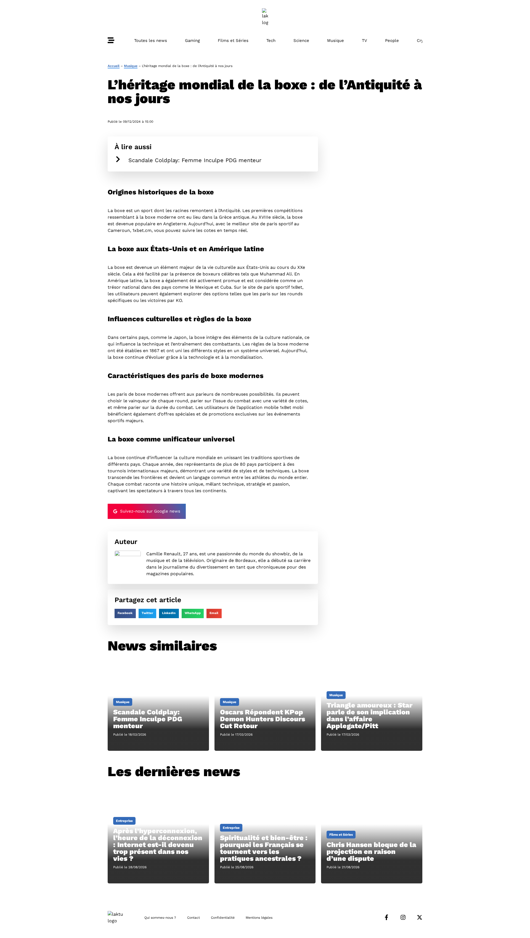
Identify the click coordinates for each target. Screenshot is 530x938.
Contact (193, 918)
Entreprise (124, 821)
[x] (419, 917)
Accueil (114, 66)
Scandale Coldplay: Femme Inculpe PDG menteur (194, 160)
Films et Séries (233, 40)
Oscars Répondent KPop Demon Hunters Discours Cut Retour (262, 719)
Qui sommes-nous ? (160, 918)
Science (301, 40)
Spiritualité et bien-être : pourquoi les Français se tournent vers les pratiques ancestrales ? (264, 848)
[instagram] (403, 917)
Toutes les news (150, 40)
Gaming (192, 40)
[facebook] (386, 917)
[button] (125, 613)
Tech (270, 40)
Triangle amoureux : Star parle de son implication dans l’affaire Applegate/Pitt (369, 715)
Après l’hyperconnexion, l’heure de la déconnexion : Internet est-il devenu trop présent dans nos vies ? (157, 844)
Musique (335, 40)
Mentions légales (259, 918)
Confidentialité (223, 918)
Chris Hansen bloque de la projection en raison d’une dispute (371, 851)
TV (364, 40)
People (392, 40)
